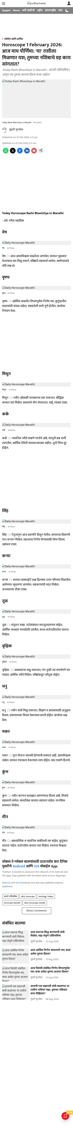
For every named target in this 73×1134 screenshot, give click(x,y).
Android (19, 866)
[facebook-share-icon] (20, 152)
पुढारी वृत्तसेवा (16, 129)
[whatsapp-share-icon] (6, 152)
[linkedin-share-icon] (27, 152)
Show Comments (36, 910)
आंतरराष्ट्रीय (50, 10)
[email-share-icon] (34, 152)
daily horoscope (28, 896)
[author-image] (5, 130)
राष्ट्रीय (40, 10)
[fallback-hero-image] (15, 938)
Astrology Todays (45, 896)
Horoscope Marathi (12, 903)
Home (16, 10)
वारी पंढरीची (28, 10)
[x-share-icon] (13, 152)
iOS (36, 866)
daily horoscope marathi (34, 903)
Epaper (6, 10)
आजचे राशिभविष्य (10, 896)
